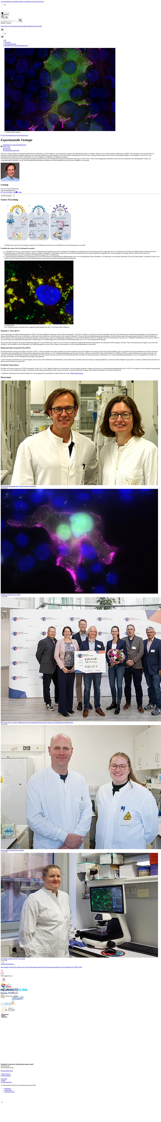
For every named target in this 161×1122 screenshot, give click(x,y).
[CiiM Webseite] (6, 1104)
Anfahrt (3, 1080)
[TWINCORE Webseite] (5, 1120)
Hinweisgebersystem (7, 1071)
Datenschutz (8, 1090)
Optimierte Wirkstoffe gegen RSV (11, 595)
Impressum (7, 1088)
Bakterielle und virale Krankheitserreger (16, 45)
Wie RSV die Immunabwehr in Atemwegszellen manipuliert (18, 486)
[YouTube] (2, 1057)
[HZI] (5, 40)
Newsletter (4, 1079)
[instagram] (2, 1047)
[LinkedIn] (2, 1050)
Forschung (7, 42)
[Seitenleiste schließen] (2, 30)
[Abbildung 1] (38, 243)
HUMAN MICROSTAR (29, 26)
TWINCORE (6, 147)
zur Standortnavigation (30, 1)
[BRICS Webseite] (5, 1100)
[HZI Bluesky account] (2, 1061)
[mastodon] (2, 1054)
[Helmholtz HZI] (21, 11)
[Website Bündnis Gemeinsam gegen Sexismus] (5, 1017)
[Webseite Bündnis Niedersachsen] (6, 988)
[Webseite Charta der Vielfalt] (12, 999)
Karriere (7, 26)
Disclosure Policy (9, 1092)
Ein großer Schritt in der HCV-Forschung (13, 959)
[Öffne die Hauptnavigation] (6, 17)
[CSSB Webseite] (5, 1108)
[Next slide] (3, 962)
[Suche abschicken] (20, 20)
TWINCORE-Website (76, 373)
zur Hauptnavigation (17, 1)
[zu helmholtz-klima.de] (14, 993)
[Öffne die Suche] (3, 17)
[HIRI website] (4, 1117)
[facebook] (2, 1043)
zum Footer (40, 1)
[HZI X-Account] (2, 1040)
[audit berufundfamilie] (3, 982)
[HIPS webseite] (5, 1114)
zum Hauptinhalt (6, 1)
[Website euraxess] (8, 1005)
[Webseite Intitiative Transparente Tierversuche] (8, 1011)
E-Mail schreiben (6, 1075)
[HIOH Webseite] (5, 1111)
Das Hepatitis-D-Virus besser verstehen (12, 850)
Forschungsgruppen (16, 26)
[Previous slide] (1, 962)
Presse (2, 26)
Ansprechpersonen (6, 1082)
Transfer (39, 26)
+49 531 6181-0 (5, 1074)
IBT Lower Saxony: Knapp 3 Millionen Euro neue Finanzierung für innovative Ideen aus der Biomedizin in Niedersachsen (37, 722)
